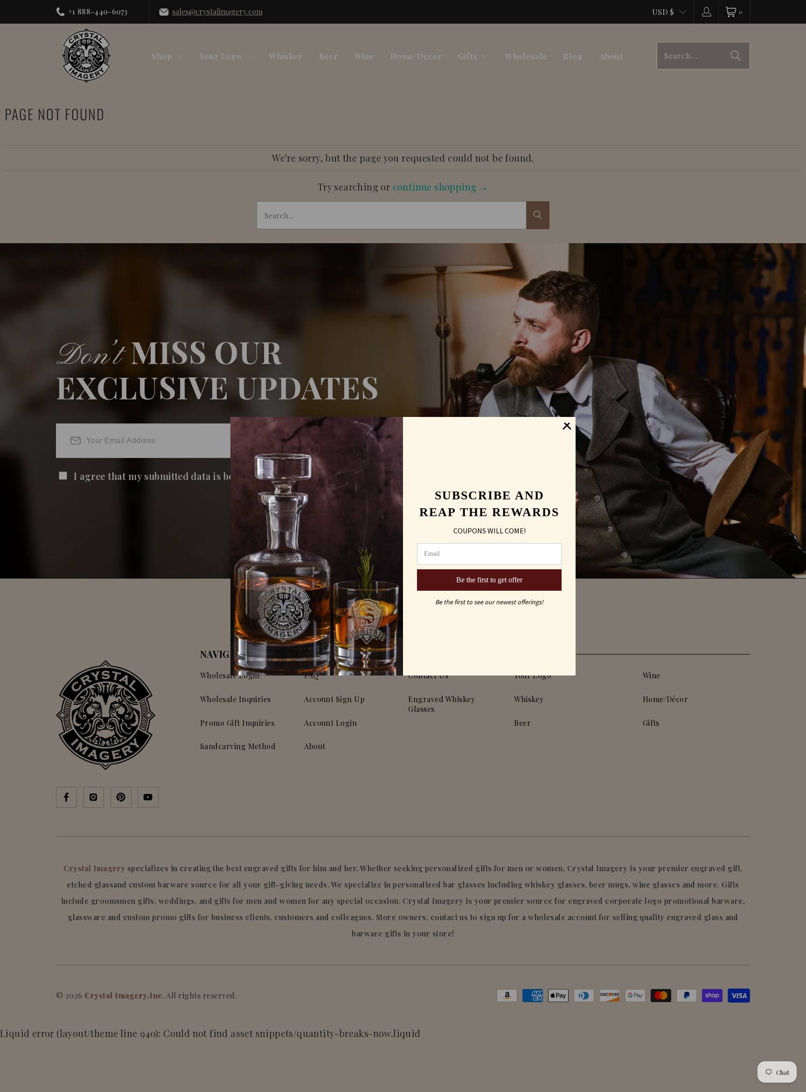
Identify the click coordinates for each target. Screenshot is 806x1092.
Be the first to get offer (489, 580)
